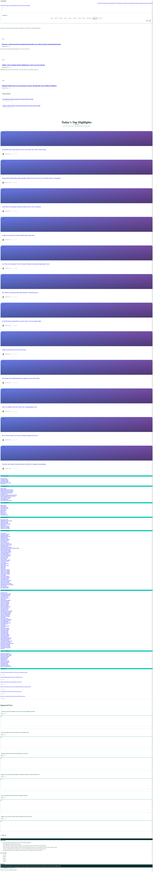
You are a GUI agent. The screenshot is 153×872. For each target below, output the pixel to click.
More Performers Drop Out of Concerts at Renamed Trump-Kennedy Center (20, 435)
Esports (65, 18)
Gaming (79, 18)
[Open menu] (150, 21)
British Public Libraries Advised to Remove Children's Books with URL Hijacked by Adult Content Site (22, 850)
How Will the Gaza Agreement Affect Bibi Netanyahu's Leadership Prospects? (20, 292)
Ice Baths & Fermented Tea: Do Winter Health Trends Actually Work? (18, 235)
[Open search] (147, 21)
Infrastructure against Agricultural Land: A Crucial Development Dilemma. (17, 842)
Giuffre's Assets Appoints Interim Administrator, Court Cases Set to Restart (23, 65)
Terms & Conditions (9, 870)
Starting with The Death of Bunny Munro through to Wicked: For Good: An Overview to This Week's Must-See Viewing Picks (31, 178)
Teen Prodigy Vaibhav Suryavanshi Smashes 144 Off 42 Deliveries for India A (72, 3)
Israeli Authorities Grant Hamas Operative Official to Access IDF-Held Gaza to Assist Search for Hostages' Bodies (24, 845)
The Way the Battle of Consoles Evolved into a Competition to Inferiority (11, 691)
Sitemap (15, 870)
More (94, 18)
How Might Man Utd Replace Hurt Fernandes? (12, 844)
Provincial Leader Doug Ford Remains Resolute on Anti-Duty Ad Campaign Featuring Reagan (24, 464)
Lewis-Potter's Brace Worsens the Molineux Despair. (97, 3)
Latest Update (3, 1)
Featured (74, 18)
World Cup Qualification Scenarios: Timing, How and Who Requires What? (11, 677)
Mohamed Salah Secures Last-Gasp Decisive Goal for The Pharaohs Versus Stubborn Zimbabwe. (29, 85)
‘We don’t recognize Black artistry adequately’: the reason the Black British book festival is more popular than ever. (24, 848)
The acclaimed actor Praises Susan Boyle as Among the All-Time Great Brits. (17, 99)
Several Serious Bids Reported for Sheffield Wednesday (118, 3)
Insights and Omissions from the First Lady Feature (14, 349)
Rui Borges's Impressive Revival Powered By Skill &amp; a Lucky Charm (14, 753)
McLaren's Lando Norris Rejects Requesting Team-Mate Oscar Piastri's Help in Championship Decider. (31, 44)
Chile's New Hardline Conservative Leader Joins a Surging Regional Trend (19, 407)
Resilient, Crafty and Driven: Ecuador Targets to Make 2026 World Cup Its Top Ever (13, 696)
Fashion (69, 18)
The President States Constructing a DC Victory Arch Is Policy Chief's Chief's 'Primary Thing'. (24, 149)
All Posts (56, 18)
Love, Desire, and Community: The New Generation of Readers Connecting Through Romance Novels (25, 264)
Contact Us (100, 18)
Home (52, 18)
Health (83, 18)
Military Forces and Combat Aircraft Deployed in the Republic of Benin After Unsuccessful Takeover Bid (16, 686)
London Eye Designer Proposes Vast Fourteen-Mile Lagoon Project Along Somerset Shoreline (21, 105)
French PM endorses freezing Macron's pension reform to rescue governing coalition (21, 321)
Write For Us (2, 870)
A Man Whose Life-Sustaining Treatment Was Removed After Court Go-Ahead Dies (21, 206)
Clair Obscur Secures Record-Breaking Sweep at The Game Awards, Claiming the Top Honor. (14, 672)
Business (61, 18)
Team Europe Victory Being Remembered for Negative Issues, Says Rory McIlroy (21, 378)
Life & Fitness (89, 18)
